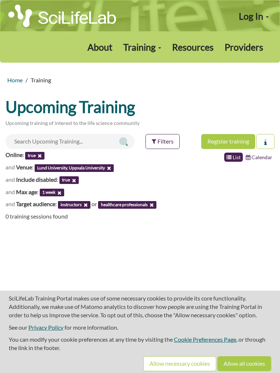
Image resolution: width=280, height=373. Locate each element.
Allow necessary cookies (179, 363)
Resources (193, 47)
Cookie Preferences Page (205, 339)
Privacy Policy (45, 327)
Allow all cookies (244, 363)
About (100, 47)
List (236, 157)
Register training (228, 141)
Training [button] (140, 47)
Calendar (261, 157)
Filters (165, 141)
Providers (244, 47)
